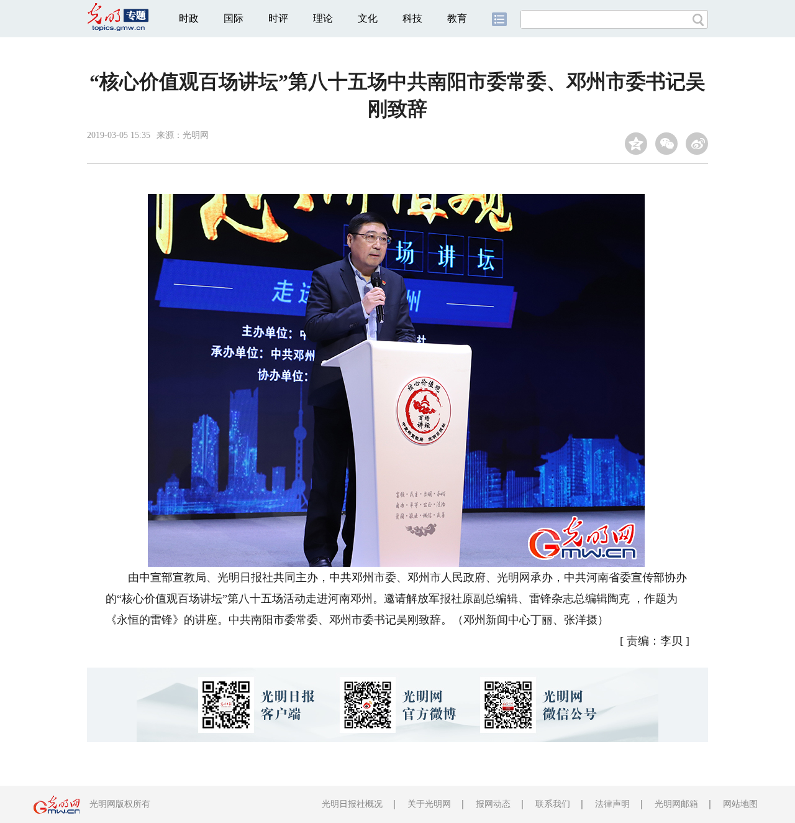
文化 (368, 18)
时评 (278, 18)
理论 (323, 18)
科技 (412, 18)
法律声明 (612, 804)
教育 (457, 18)
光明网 (196, 135)
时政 (189, 18)
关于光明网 (429, 804)
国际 (233, 18)
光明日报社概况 (352, 804)
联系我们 (552, 804)
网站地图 (740, 804)
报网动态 (493, 804)
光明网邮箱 (676, 804)
